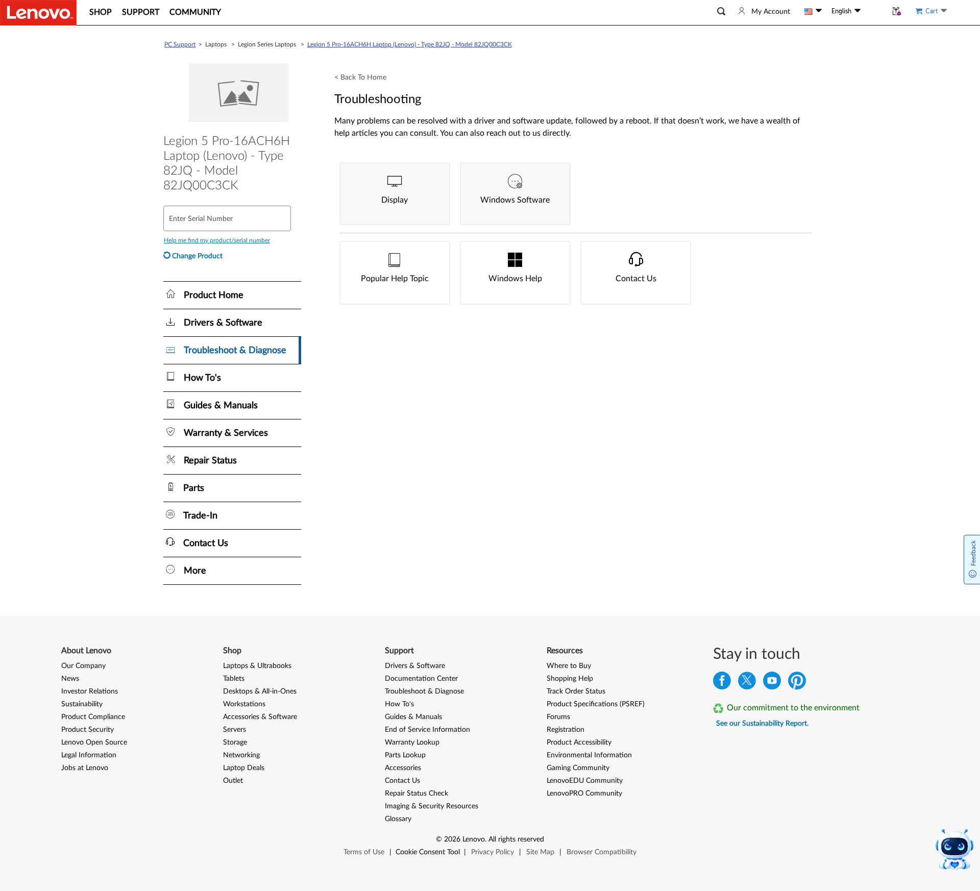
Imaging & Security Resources (431, 806)
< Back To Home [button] (360, 77)
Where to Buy (569, 666)
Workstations (244, 704)
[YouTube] (772, 683)
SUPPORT (140, 12)
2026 (452, 839)
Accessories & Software (260, 717)
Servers (234, 729)
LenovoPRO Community (584, 793)
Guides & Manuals (413, 717)
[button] (721, 11)
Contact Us (402, 780)
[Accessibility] (874, 11)
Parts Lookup (405, 755)
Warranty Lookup (412, 742)
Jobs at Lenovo (84, 768)
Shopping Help (570, 678)
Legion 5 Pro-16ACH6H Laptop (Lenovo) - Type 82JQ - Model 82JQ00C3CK (409, 44)
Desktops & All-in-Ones (260, 691)
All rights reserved (516, 839)
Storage (235, 742)
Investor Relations (89, 691)
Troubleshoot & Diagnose (424, 691)
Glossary (398, 819)
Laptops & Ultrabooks (257, 666)
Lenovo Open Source (94, 742)
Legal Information (88, 755)
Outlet (233, 780)
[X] (747, 683)
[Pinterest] (797, 683)
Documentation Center (421, 678)
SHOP (100, 12)
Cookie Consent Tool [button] (428, 852)
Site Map (540, 852)
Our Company (83, 666)
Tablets (233, 678)
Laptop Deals (243, 768)
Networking (241, 755)
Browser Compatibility (601, 852)
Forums (558, 717)
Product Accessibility (579, 742)
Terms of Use (364, 852)
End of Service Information (427, 729)
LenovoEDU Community (585, 780)
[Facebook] (722, 683)
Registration (565, 729)
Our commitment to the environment (793, 708)
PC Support (179, 44)
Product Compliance (93, 717)
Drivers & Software (415, 666)
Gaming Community (578, 768)
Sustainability (82, 704)
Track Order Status (576, 691)
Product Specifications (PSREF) (596, 704)
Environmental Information (589, 755)
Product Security (87, 729)
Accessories (403, 768)
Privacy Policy (492, 852)
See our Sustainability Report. (762, 723)
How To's (399, 704)
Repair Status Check (416, 793)
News (70, 678)
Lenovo (473, 839)
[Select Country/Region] (813, 11)
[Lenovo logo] (38, 13)
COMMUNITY (195, 12)
